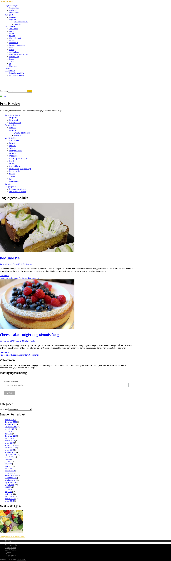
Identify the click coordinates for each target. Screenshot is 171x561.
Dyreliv (7, 68)
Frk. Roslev (10, 103)
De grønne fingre (11, 5)
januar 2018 (9, 450)
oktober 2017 (10, 452)
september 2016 (11, 482)
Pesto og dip (14, 56)
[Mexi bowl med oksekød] (11, 532)
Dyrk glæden (10, 15)
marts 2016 (9, 496)
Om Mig (8, 541)
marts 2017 (9, 468)
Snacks (12, 59)
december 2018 (11, 445)
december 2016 (11, 475)
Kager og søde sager (17, 45)
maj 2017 (8, 464)
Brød (11, 47)
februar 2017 (10, 471)
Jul (10, 63)
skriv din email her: (11, 382)
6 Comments (33, 355)
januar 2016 (9, 501)
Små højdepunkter (21, 22)
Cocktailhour (14, 52)
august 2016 (9, 484)
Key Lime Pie (10, 258)
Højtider (12, 17)
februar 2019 (10, 440)
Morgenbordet (15, 38)
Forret (11, 31)
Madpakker (13, 42)
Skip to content (6, 1)
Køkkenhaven (14, 12)
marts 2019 (9, 438)
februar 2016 (10, 498)
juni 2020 (8, 431)
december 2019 (11, 436)
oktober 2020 (10, 424)
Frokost (12, 40)
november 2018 (11, 447)
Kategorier (4, 409)
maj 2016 (8, 491)
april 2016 (8, 494)
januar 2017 (9, 473)
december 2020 (11, 422)
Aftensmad (13, 29)
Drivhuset (13, 10)
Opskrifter (23, 278)
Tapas (11, 61)
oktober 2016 (10, 480)
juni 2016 (8, 489)
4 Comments (33, 278)
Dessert (12, 33)
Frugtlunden (14, 8)
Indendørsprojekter (17, 73)
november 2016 (11, 478)
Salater (12, 36)
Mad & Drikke (10, 26)
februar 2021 (10, 419)
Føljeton (12, 19)
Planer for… (18, 24)
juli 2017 (8, 459)
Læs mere (4, 275)
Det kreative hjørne (16, 75)
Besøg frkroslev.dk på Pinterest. (12, 537)
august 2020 (9, 429)
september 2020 (11, 426)
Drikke (11, 49)
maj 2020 (8, 433)
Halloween (13, 66)
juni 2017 (8, 461)
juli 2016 (8, 487)
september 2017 (11, 454)
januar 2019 (9, 443)
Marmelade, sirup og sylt (19, 54)
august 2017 (9, 457)
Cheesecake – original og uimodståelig (29, 334)
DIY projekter (10, 70)
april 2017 (8, 466)
